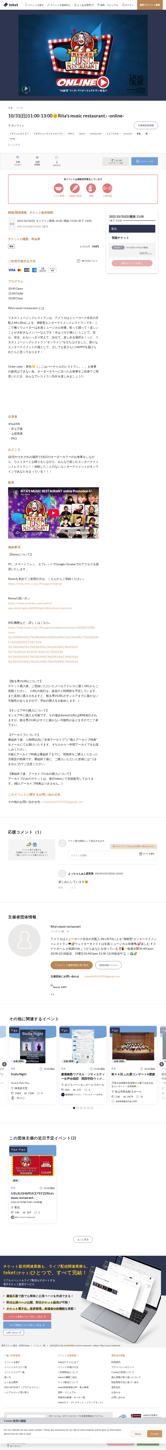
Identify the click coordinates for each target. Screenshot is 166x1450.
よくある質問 (11, 1382)
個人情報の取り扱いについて (126, 1377)
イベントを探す (12, 1362)
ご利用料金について (68, 1372)
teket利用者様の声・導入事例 (73, 1387)
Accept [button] (155, 1433)
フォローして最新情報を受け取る (72, 965)
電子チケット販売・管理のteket (16, 1345)
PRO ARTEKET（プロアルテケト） (22, 1387)
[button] (74, 1108)
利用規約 (115, 1362)
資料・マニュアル (67, 1392)
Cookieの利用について (122, 1372)
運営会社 (115, 1387)
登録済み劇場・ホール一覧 (71, 1397)
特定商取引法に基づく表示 (125, 1382)
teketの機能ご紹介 (67, 1377)
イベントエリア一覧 (14, 1372)
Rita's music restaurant (66, 926)
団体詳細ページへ (108, 965)
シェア (72, 887)
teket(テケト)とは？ (68, 1362)
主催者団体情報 (146, 125)
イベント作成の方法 (68, 1367)
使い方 (7, 1377)
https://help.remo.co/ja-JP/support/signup (35, 583)
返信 (60, 887)
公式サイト (59, 988)
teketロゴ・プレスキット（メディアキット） (81, 1402)
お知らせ (115, 1392)
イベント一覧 (39, 1345)
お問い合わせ (118, 1397)
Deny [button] (138, 1434)
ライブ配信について (68, 1382)
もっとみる (14, 144)
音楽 (10, 108)
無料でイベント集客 (150, 4)
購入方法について (90, 261)
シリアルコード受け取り (16, 1392)
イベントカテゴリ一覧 (15, 1367)
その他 (19, 108)
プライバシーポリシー (122, 1367)
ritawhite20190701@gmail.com (63, 802)
